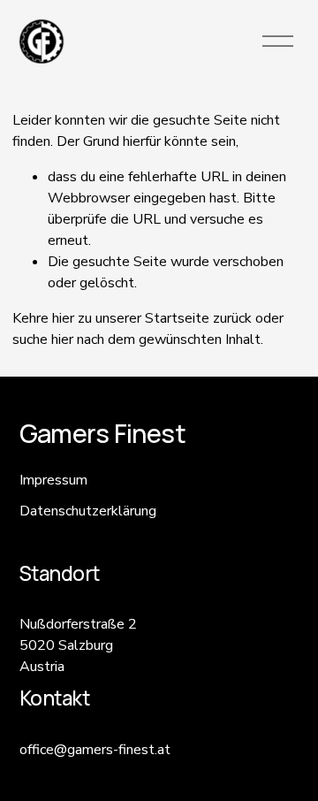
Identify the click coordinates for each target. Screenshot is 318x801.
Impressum (53, 480)
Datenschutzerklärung (87, 511)
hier (63, 318)
